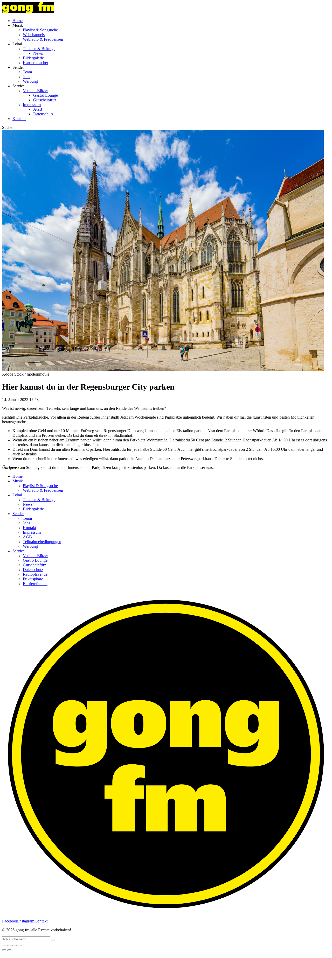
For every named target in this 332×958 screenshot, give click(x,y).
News (38, 53)
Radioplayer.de (35, 574)
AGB (37, 109)
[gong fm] (28, 12)
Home (17, 20)
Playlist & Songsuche (40, 30)
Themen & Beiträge (39, 48)
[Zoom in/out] (20, 945)
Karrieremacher (35, 62)
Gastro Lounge (45, 95)
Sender (18, 513)
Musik (17, 481)
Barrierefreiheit (35, 583)
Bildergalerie (33, 58)
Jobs (26, 76)
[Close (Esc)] (4, 945)
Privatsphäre (33, 579)
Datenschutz (43, 114)
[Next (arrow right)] (9, 950)
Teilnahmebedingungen (42, 541)
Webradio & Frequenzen (43, 39)
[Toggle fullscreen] (14, 945)
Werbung (30, 81)
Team (27, 72)
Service (18, 551)
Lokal (17, 495)
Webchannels (34, 34)
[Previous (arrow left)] (4, 950)
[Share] (9, 945)
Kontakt (19, 118)
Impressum (32, 104)
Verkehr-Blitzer (35, 90)
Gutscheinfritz (44, 100)
